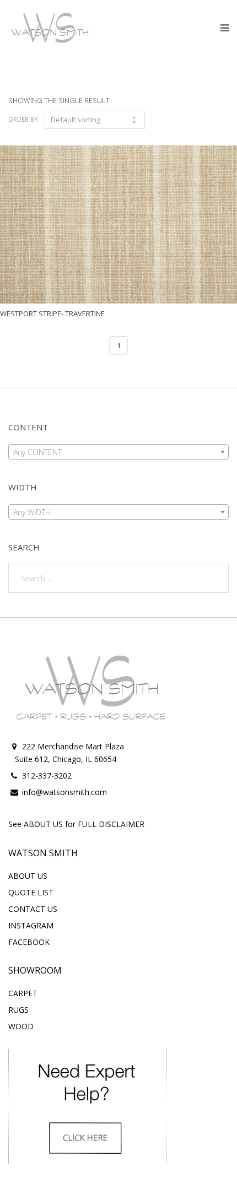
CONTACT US (32, 909)
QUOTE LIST (30, 892)
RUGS (18, 1009)
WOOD (21, 1026)
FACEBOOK (29, 942)
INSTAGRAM (30, 925)
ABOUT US (27, 876)
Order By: (24, 119)
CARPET (22, 993)
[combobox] (118, 452)
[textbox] (118, 452)
